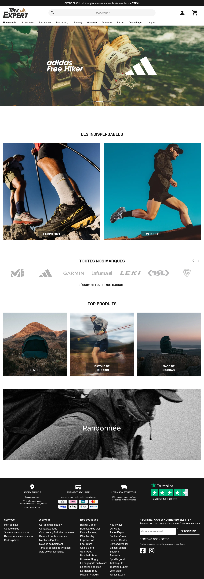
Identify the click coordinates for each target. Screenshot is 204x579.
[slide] (87, 101)
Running (77, 22)
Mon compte (11, 524)
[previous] (193, 261)
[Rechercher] (52, 12)
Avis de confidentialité (51, 551)
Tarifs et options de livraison (55, 547)
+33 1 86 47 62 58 (32, 507)
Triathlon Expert (118, 567)
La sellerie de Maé (90, 567)
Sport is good (117, 559)
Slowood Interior (119, 544)
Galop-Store (87, 547)
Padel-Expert (117, 532)
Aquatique (107, 22)
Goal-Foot (85, 551)
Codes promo (11, 540)
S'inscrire (188, 531)
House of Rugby (89, 559)
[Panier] (195, 13)
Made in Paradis (89, 574)
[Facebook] (143, 551)
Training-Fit (116, 563)
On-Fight (115, 528)
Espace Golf (87, 540)
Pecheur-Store (118, 536)
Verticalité (92, 22)
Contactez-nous (32, 497)
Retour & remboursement (53, 536)
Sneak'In (115, 551)
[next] (198, 261)
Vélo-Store (116, 570)
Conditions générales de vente (56, 532)
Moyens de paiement (51, 544)
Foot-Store (86, 544)
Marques (151, 22)
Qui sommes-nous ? (50, 524)
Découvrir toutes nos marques (102, 285)
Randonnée (45, 22)
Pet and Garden (118, 540)
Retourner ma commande (18, 536)
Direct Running (88, 532)
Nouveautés (9, 22)
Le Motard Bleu (88, 570)
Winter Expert (117, 574)
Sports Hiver (27, 22)
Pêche (120, 22)
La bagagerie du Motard (93, 563)
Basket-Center (88, 524)
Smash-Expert (118, 547)
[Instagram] (152, 551)
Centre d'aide (11, 528)
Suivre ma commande (16, 532)
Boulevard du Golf (90, 528)
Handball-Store (88, 555)
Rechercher (102, 13)
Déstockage (135, 22)
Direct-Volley (87, 536)
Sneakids (115, 555)
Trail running (62, 22)
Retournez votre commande (124, 499)
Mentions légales (48, 540)
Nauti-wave (116, 524)
